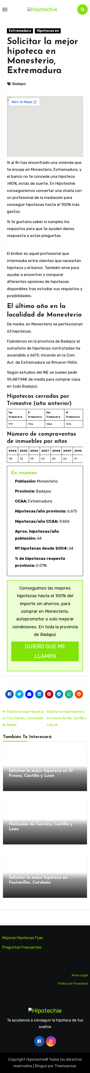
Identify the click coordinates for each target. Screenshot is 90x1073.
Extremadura (20, 31)
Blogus (41, 1066)
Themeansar (65, 1066)
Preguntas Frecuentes (21, 947)
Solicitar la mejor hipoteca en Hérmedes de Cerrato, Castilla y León (40, 824)
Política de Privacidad (73, 983)
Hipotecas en (48, 31)
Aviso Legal (80, 975)
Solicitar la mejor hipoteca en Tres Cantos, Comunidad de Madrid (23, 718)
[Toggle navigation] (4, 9)
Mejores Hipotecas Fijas (22, 938)
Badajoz (19, 84)
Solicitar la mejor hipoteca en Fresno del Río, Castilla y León (67, 718)
